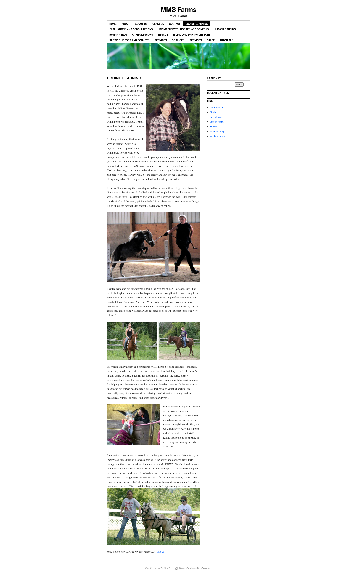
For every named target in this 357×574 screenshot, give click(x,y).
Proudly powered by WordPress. (159, 568)
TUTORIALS (226, 40)
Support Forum (216, 121)
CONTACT (174, 23)
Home (113, 23)
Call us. (160, 551)
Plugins (213, 112)
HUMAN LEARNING (225, 29)
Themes (213, 126)
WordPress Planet (218, 136)
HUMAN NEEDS (118, 34)
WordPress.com (204, 568)
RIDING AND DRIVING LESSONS (191, 34)
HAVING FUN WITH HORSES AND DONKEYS (183, 29)
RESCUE (163, 34)
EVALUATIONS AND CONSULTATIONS (131, 29)
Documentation (216, 107)
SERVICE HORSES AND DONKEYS (129, 40)
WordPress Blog (217, 131)
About (126, 23)
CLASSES (158, 23)
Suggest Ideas (216, 116)
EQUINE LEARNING (196, 23)
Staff (211, 40)
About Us (141, 23)
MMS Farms (178, 9)
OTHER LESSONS (142, 34)
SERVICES (161, 40)
